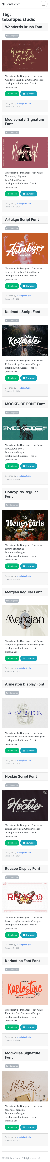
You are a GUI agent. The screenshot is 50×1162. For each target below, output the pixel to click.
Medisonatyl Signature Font (24, 121)
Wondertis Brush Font (23, 27)
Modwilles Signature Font (22, 1055)
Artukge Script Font (22, 219)
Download (30, 93)
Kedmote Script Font (22, 311)
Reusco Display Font (22, 868)
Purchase (12, 93)
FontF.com (12, 4)
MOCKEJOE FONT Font (25, 404)
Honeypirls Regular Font (21, 494)
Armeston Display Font (24, 684)
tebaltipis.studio (24, 103)
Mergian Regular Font (23, 592)
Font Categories (12, 36)
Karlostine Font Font (22, 961)
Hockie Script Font (21, 776)
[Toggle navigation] (44, 4)
